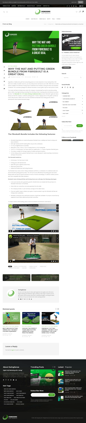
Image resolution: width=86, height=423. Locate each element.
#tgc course (19, 401)
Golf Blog (34, 19)
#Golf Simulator (19, 395)
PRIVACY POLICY (31, 5)
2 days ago (35, 382)
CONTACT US (46, 5)
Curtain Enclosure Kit (73, 98)
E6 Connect (73, 101)
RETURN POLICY (21, 5)
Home (27, 19)
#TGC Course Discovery (8, 404)
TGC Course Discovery (16, 276)
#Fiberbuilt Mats (43, 266)
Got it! (80, 2)
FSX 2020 (73, 107)
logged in (13, 350)
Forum (58, 19)
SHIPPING (13, 5)
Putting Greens (51, 24)
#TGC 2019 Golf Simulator (9, 401)
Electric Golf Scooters (73, 104)
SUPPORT (39, 5)
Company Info (73, 95)
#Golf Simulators (7, 397)
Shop (48, 19)
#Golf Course (19, 391)
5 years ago (10, 333)
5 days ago (67, 399)
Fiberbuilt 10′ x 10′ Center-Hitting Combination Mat (28, 94)
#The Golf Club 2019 (20, 404)
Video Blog (42, 19)
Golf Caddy (73, 110)
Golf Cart (73, 113)
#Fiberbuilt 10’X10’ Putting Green (20, 266)
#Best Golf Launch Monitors (10, 388)
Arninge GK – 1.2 (48, 279)
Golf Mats (6, 326)
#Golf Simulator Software (19, 397)
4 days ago (67, 392)
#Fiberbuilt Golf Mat (33, 266)
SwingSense (13, 76)
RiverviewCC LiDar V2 (15, 279)
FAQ (53, 19)
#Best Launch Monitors (9, 391)
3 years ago (18, 76)
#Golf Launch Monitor (21, 393)
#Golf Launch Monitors (9, 395)
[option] (11, 324)
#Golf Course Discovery (9, 393)
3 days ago (67, 383)
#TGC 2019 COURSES (14, 399)
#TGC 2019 (6, 399)
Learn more (74, 2)
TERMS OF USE (6, 5)
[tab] (61, 367)
